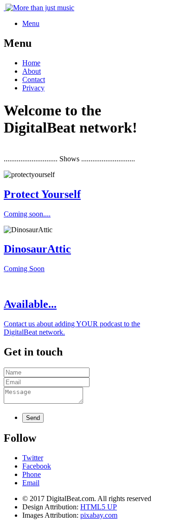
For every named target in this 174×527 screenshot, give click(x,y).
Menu (30, 23)
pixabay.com (98, 515)
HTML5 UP (98, 507)
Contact (33, 79)
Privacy (33, 88)
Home (31, 63)
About (31, 71)
